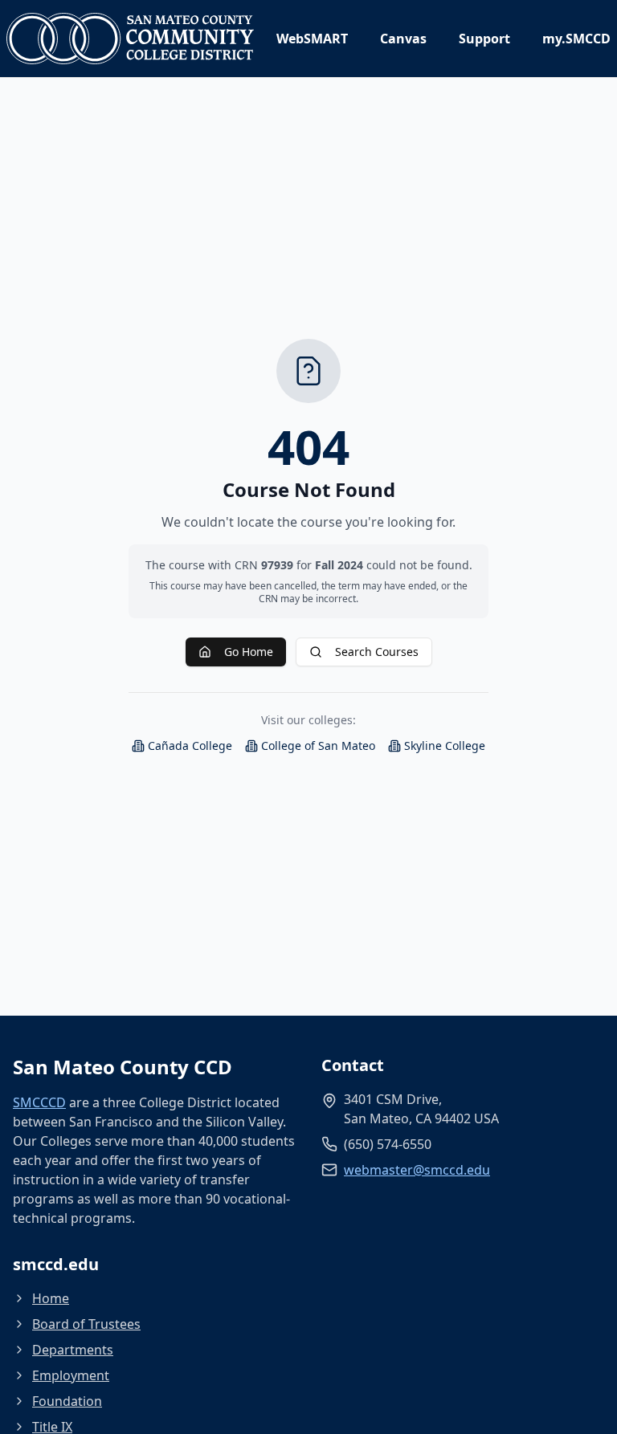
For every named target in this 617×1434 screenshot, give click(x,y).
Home (50, 1298)
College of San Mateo (318, 745)
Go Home (248, 651)
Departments (72, 1350)
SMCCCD (39, 1102)
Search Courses (377, 651)
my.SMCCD (576, 38)
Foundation (67, 1401)
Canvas (403, 38)
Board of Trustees (86, 1324)
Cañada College (190, 745)
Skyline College (444, 745)
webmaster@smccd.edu (417, 1170)
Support (484, 38)
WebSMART (312, 38)
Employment (70, 1375)
